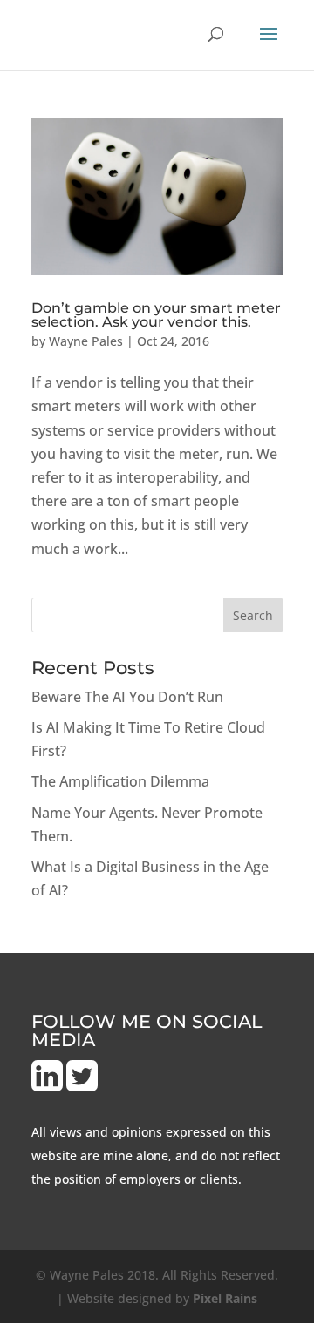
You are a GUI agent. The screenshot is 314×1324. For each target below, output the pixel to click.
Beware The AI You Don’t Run (127, 696)
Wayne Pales (86, 341)
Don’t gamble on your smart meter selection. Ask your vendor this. (156, 315)
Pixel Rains (225, 1298)
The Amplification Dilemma (120, 781)
